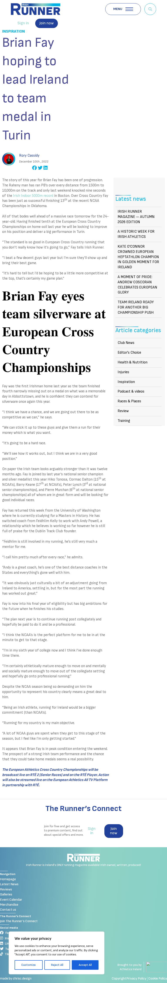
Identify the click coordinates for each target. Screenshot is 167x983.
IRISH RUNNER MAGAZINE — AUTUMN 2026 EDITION (136, 216)
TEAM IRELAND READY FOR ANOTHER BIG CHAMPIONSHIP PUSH (136, 307)
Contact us (8, 910)
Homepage (8, 879)
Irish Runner (35, 9)
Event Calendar (11, 900)
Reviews (6, 889)
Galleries (6, 894)
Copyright (119, 978)
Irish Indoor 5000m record (33, 196)
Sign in (23, 23)
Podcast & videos (131, 391)
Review (123, 411)
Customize (28, 965)
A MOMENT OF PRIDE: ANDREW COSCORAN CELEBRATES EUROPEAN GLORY (137, 285)
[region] (56, 953)
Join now (46, 23)
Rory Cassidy (29, 155)
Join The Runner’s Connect (19, 921)
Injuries (123, 372)
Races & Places (129, 401)
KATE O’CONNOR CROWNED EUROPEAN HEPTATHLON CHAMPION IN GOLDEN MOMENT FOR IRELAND (138, 256)
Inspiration (13, 31)
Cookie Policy (157, 978)
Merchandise (9, 905)
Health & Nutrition (132, 362)
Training (124, 421)
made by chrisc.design (16, 978)
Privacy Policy (136, 978)
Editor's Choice (129, 352)
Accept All (85, 965)
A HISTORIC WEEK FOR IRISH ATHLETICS (136, 234)
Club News (126, 343)
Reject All (57, 965)
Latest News (9, 884)
